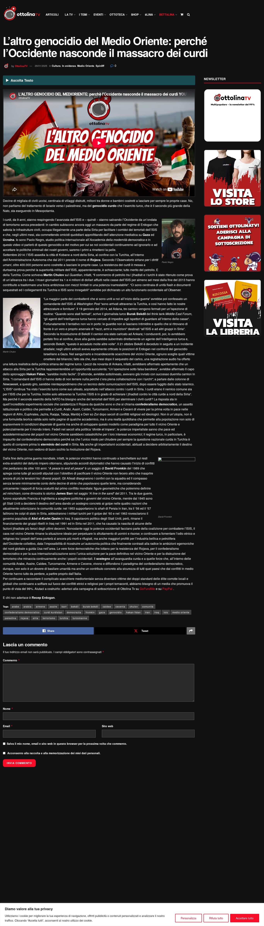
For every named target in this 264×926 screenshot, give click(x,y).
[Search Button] (188, 14)
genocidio (116, 612)
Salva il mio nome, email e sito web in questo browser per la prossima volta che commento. (67, 744)
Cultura (56, 66)
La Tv (69, 14)
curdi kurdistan (53, 612)
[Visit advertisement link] (232, 178)
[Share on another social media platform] (191, 631)
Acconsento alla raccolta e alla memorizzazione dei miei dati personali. (53, 753)
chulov (134, 606)
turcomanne (80, 618)
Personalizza (188, 918)
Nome (8, 709)
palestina (10, 618)
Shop (135, 14)
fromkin (90, 612)
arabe (15, 606)
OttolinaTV (21, 66)
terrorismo (49, 618)
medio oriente (180, 612)
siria (35, 618)
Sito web (107, 726)
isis (166, 612)
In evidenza (69, 66)
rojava (24, 618)
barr (64, 606)
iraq (156, 612)
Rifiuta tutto (216, 918)
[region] (132, 914)
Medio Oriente (85, 66)
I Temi (83, 14)
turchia (64, 618)
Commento (11, 660)
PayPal (167, 588)
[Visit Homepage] (23, 14)
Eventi (98, 14)
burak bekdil (90, 606)
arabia (28, 606)
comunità (147, 606)
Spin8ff (100, 66)
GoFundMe (147, 588)
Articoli (52, 14)
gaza (102, 612)
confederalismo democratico (22, 612)
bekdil (75, 606)
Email (8, 726)
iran (147, 612)
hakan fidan (133, 612)
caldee (107, 606)
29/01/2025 (41, 66)
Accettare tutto (245, 918)
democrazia (74, 612)
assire (53, 606)
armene (40, 606)
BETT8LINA (166, 14)
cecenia (120, 606)
